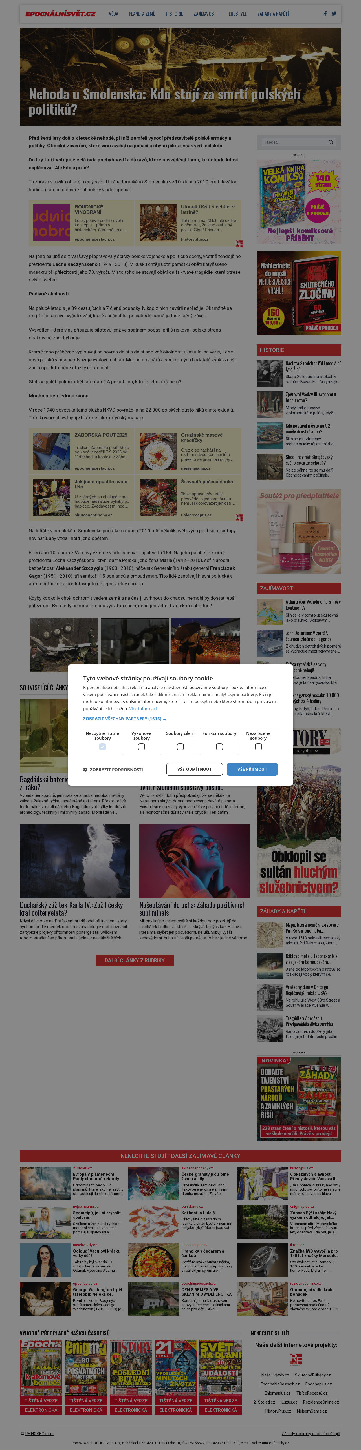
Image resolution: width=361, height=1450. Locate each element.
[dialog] (180, 725)
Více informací (143, 708)
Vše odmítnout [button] (194, 769)
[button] (180, 718)
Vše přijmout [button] (252, 769)
